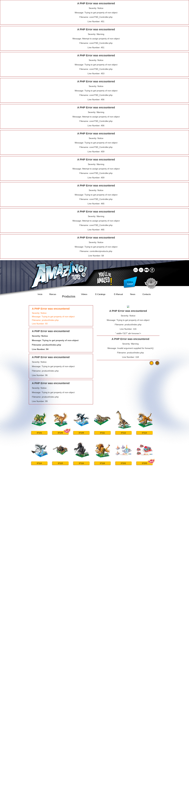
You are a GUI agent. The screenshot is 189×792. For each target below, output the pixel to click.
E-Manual (118, 294)
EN (135, 270)
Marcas (52, 294)
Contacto (146, 294)
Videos (84, 294)
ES (141, 270)
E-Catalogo (100, 294)
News (132, 294)
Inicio (40, 294)
